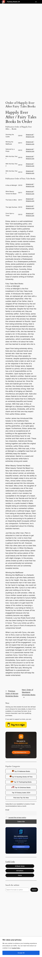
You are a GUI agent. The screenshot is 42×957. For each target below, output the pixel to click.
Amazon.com (30, 136)
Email (7, 810)
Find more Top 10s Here (21, 797)
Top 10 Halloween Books (22, 771)
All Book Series (20, 866)
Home (20, 875)
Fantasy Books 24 (13, 2)
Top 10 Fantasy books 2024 (21, 792)
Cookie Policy (16, 948)
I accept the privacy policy (17, 817)
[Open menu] (36, 2)
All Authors (19, 870)
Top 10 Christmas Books (22, 787)
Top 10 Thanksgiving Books (22, 782)
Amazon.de (29, 134)
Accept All (21, 953)
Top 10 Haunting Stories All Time (22, 777)
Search (34, 890)
